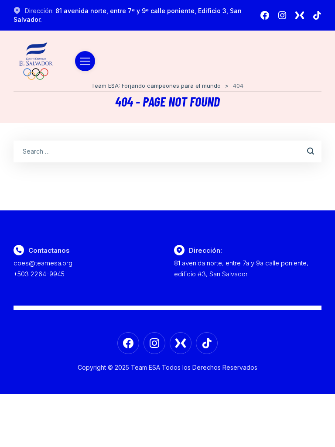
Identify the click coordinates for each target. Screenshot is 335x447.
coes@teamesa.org (43, 263)
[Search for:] (168, 151)
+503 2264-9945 (39, 274)
